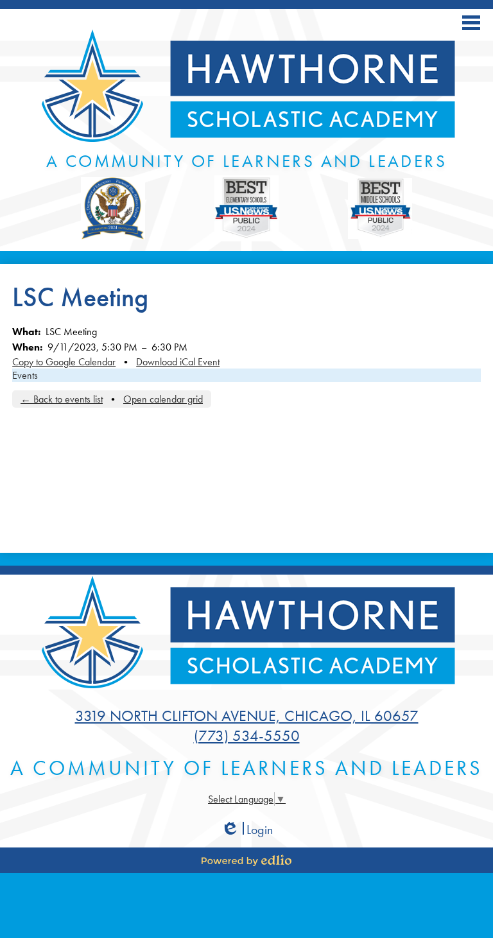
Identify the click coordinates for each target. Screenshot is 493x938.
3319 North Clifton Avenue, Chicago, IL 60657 (247, 715)
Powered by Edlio (246, 860)
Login (247, 830)
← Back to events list (62, 399)
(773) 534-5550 (247, 735)
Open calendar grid (163, 399)
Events (25, 375)
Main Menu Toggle (471, 22)
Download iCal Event (178, 362)
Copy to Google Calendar (64, 362)
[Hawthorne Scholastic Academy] (247, 87)
